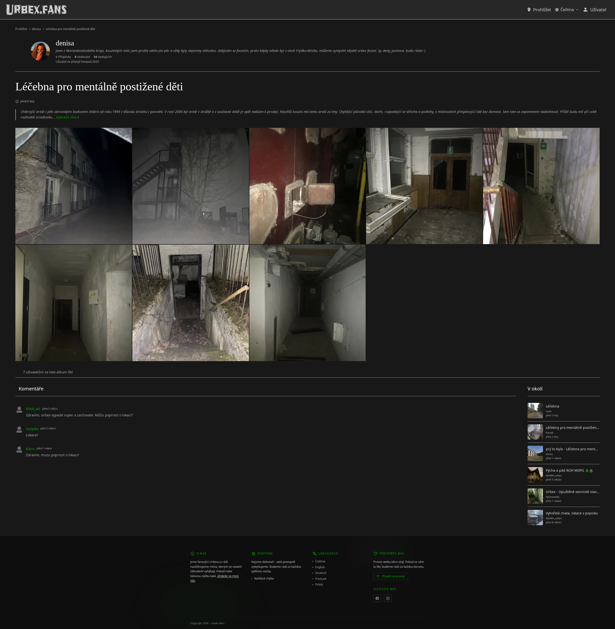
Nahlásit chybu (264, 578)
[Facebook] (377, 598)
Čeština (567, 9)
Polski (319, 584)
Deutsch (320, 573)
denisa (36, 29)
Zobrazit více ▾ (67, 117)
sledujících (103, 57)
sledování (82, 57)
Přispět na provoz (393, 576)
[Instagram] (388, 598)
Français (320, 579)
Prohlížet (542, 9)
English (320, 567)
